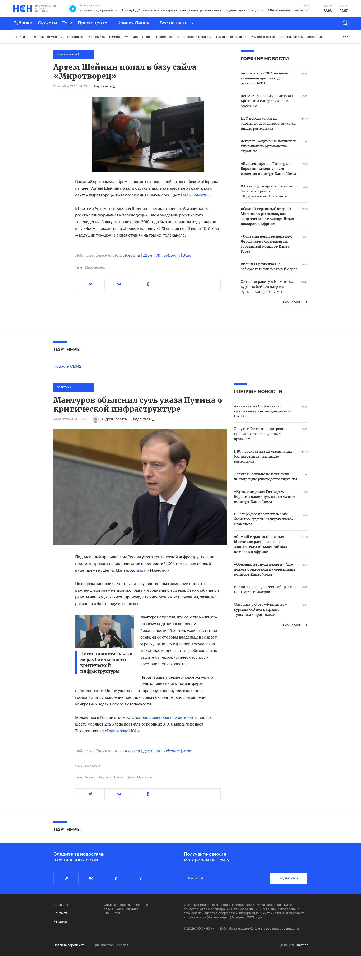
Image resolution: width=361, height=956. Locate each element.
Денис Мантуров (139, 777)
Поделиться (102, 86)
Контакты (60, 913)
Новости (131, 255)
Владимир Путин (110, 777)
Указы (89, 777)
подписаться (289, 878)
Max (187, 255)
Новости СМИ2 (67, 366)
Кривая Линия (133, 23)
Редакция (60, 905)
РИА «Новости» (195, 195)
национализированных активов (164, 717)
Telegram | (173, 255)
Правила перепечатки (70, 945)
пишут (142, 570)
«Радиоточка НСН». (122, 730)
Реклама (60, 921)
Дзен (147, 255)
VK (157, 255)
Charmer (301, 945)
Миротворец (95, 267)
